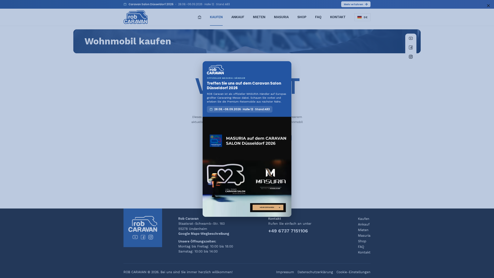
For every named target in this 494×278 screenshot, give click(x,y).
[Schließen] (488, 5)
